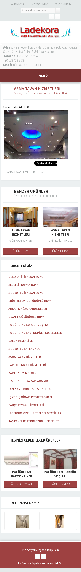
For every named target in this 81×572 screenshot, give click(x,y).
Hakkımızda (17, 4)
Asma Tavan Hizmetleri (53, 93)
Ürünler (32, 93)
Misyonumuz (40, 4)
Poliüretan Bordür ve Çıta (60, 474)
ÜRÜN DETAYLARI (21, 484)
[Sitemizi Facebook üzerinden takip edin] (51, 16)
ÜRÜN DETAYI (21, 251)
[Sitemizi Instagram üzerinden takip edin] (57, 16)
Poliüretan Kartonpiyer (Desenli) (21, 476)
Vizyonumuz (63, 4)
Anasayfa (19, 93)
